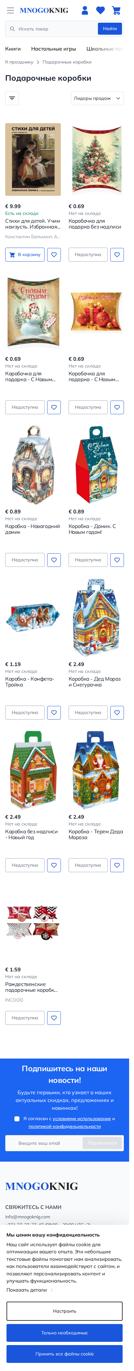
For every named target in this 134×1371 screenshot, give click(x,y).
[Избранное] (100, 10)
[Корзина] (116, 10)
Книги (13, 48)
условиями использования (82, 1118)
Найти (110, 28)
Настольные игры (53, 48)
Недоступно (88, 254)
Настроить (64, 1311)
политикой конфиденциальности (65, 1126)
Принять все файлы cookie (64, 1354)
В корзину (29, 254)
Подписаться (102, 1143)
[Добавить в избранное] (54, 255)
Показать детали (27, 1290)
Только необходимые (64, 1333)
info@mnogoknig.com (27, 1217)
